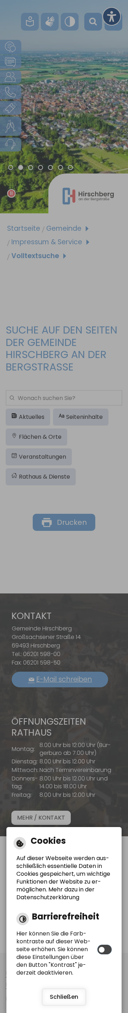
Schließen (64, 997)
